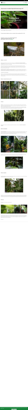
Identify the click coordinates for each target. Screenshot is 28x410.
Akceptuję (15, 409)
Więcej (12, 409)
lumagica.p (11, 39)
